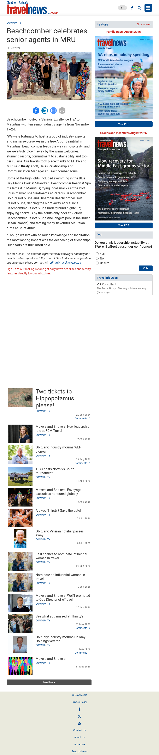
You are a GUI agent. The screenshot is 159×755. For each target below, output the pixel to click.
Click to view (144, 24)
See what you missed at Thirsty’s (59, 616)
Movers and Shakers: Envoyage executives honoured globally (58, 492)
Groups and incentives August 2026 (123, 133)
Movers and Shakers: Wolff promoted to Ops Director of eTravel (63, 598)
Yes (102, 253)
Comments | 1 (82, 463)
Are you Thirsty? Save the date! (58, 511)
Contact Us (79, 730)
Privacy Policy (79, 702)
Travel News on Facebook (79, 709)
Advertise (79, 744)
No (102, 258)
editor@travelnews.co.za (65, 262)
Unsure (104, 263)
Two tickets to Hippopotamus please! (55, 398)
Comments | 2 (82, 418)
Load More (49, 682)
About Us (79, 737)
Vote (145, 268)
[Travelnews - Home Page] (36, 8)
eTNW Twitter (79, 716)
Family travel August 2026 (123, 31)
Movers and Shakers (50, 659)
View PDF (123, 124)
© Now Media (79, 695)
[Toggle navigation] (148, 8)
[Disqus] (49, 329)
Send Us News (80, 751)
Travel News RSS (79, 723)
